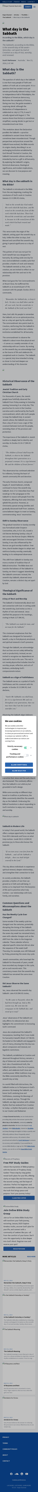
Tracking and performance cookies (15, 755)
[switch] (26, 747)
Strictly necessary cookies (14, 747)
